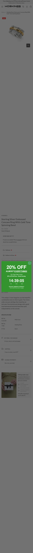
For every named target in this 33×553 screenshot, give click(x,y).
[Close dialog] (29, 263)
